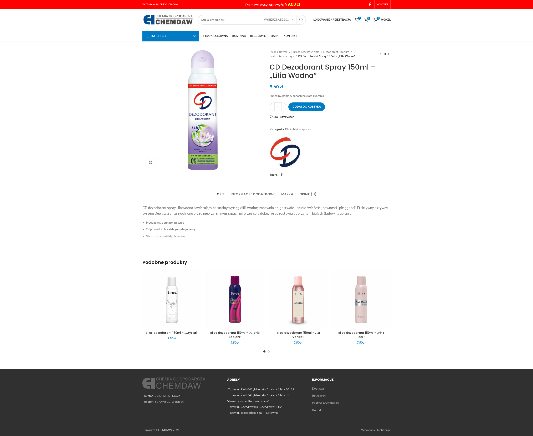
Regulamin (319, 395)
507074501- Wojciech (169, 401)
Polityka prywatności (325, 403)
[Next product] (388, 54)
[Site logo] (168, 19)
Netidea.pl (384, 430)
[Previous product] (380, 54)
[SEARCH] (301, 20)
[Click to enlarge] (151, 162)
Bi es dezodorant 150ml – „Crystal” (172, 333)
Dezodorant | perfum (336, 52)
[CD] (285, 152)
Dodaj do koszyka (307, 106)
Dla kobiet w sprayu (282, 56)
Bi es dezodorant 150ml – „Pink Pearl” (361, 335)
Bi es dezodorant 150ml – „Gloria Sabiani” (235, 335)
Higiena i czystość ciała (305, 52)
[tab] (220, 192)
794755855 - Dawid (167, 395)
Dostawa (318, 388)
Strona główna (279, 52)
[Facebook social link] (369, 4)
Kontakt (317, 410)
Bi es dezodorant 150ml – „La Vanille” (298, 335)
